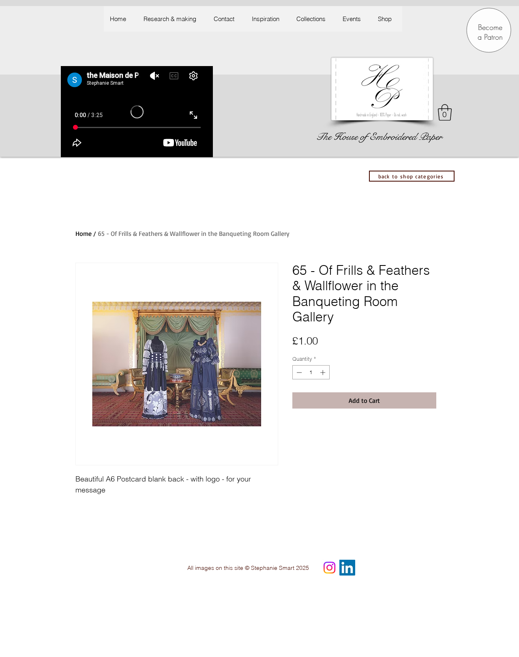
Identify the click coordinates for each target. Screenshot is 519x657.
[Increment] (323, 372)
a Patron (490, 37)
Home (83, 233)
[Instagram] (329, 568)
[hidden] (429, 516)
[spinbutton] (311, 372)
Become (490, 27)
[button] (267, 19)
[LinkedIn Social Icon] (347, 568)
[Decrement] (298, 372)
